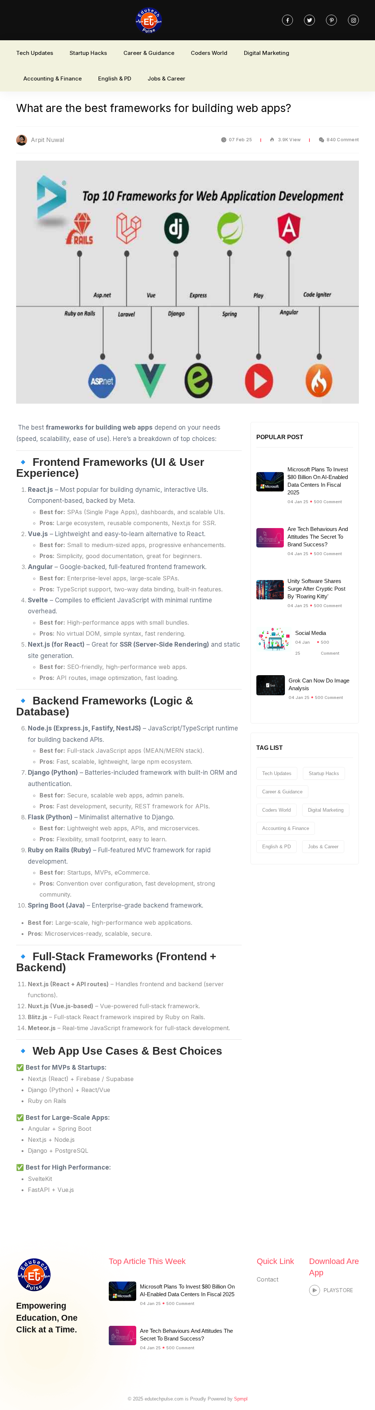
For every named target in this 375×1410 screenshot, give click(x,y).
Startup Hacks (88, 52)
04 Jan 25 (297, 501)
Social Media (310, 633)
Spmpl (241, 1399)
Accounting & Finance (52, 78)
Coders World (209, 52)
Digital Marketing (266, 52)
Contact (267, 1279)
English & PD (114, 78)
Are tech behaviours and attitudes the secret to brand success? (317, 536)
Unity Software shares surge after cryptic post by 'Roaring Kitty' (316, 588)
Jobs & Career (166, 78)
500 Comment (328, 501)
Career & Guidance (148, 52)
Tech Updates (34, 52)
